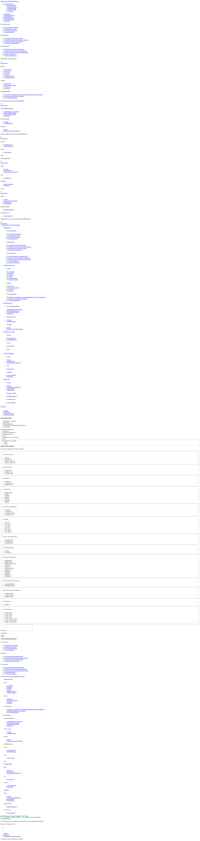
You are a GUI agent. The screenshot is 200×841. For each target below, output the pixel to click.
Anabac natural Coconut (11, 618)
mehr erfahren (4, 63)
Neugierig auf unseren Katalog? (17, 676)
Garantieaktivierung (12, 751)
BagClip (7, 499)
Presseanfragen (10, 800)
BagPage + (7, 571)
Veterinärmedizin (11, 691)
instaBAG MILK (9, 596)
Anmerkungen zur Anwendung (14, 721)
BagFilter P (8, 565)
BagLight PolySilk (9, 584)
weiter (2, 636)
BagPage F (7, 573)
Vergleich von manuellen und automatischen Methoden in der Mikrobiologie (25, 709)
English (14, 5)
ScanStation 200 (9, 541)
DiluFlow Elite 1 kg (10, 461)
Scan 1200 (7, 528)
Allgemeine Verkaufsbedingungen (12, 836)
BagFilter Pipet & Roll (10, 563)
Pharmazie (9, 687)
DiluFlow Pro (8, 459)
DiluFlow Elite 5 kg (10, 462)
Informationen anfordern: (7, 429)
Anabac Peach (8, 617)
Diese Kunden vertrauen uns (14, 773)
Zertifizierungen (11, 771)
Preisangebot (5, 431)
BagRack (7, 494)
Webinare (9, 732)
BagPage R (8, 574)
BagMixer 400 (8, 472)
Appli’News (10, 725)
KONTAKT (7, 21)
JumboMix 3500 (9, 473)
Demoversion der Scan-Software (10, 437)
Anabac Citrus (8, 615)
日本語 (14, 9)
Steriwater (9, 703)
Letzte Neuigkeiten (11, 785)
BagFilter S (8, 566)
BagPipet (7, 497)
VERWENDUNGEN (9, 15)
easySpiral (7, 510)
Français (14, 6)
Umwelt (9, 690)
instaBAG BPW (9, 593)
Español (14, 8)
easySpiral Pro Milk (10, 513)
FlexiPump (7, 481)
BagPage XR (8, 576)
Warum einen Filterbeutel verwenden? (16, 711)
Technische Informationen (8, 432)
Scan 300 (7, 525)
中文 (12, 11)
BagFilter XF (8, 570)
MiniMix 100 (8, 470)
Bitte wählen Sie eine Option (9, 440)
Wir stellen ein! (10, 779)
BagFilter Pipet (8, 562)
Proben (4, 435)
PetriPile (7, 495)
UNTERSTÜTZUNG (9, 18)
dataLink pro (8, 552)
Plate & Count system (12, 700)
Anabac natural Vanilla (10, 620)
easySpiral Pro (8, 511)
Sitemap (6, 833)
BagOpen (7, 500)
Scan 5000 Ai (8, 532)
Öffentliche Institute (12, 692)
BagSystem (9, 699)
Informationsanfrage (12, 806)
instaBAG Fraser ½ (10, 595)
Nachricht (3, 630)
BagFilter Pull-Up (9, 568)
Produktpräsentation (7, 434)
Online (5, 442)
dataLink (7, 551)
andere (4, 439)
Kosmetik (9, 688)
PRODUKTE (7, 14)
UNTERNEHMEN (9, 19)
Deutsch (11, 4)
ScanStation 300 (9, 543)
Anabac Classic (9, 612)
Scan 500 (7, 527)
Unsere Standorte (11, 813)
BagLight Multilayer (10, 585)
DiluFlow (7, 458)
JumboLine (9, 701)
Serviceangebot (10, 758)
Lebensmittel (10, 685)
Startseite (6, 410)
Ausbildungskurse (11, 733)
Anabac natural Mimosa (11, 622)
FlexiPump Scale (9, 484)
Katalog (9, 739)
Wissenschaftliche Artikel (13, 723)
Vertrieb (9, 796)
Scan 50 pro (8, 524)
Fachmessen (10, 787)
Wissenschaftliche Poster (13, 724)
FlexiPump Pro (8, 483)
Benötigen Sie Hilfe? (9, 413)
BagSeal (7, 502)
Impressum (6, 835)
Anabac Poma (8, 614)
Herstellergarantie (11, 750)
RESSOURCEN (8, 17)
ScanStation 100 (9, 540)
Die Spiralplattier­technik (13, 712)
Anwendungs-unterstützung (14, 797)
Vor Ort (6, 444)
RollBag (7, 604)
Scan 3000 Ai (8, 530)
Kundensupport (11, 799)
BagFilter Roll (8, 560)
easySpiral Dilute (9, 514)
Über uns (9, 770)
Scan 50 (7, 522)
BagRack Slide (8, 492)
